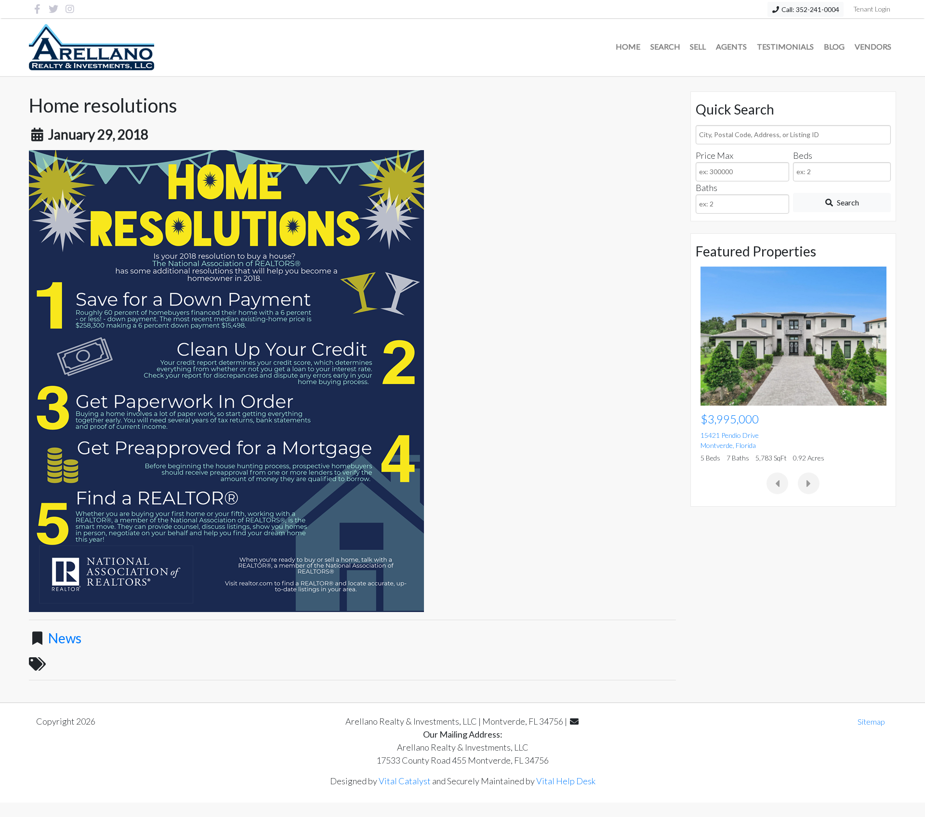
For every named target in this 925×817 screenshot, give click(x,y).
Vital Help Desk (565, 781)
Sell (698, 46)
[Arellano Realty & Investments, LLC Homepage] (92, 47)
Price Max (714, 155)
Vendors (873, 46)
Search (665, 46)
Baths (706, 187)
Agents (731, 46)
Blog (834, 46)
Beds (802, 155)
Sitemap (871, 721)
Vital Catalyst (405, 781)
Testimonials (785, 46)
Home (628, 46)
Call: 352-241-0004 (809, 9)
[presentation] (777, 483)
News (64, 638)
